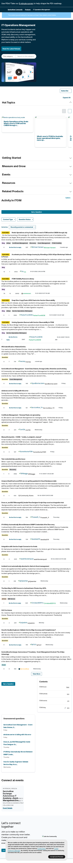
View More (36, 674)
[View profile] (37, 248)
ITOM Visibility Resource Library (23, 279)
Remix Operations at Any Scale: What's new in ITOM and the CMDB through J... (17, 118)
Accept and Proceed (56, 857)
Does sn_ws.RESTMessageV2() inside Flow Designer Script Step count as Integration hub (32, 502)
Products (28, 9)
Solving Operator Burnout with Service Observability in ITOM (33, 322)
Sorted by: (4, 227)
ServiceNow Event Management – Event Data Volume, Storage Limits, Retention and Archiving (34, 369)
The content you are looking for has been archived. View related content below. (32, 15)
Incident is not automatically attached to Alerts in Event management (25, 566)
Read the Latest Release (11, 49)
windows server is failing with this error (14, 391)
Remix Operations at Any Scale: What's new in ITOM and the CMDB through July (39, 233)
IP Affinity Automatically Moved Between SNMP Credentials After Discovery (28, 524)
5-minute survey (26, 3)
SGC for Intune (6, 610)
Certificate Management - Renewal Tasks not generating (20, 415)
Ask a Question (36, 212)
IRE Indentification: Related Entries (13, 347)
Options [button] (67, 198)
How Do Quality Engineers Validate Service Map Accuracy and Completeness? (28, 630)
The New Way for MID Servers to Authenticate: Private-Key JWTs (23, 588)
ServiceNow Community (15, 9)
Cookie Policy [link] (42, 848)
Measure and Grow (13, 166)
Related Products (12, 191)
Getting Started (11, 157)
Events (6, 174)
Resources (8, 183)
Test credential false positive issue (13, 459)
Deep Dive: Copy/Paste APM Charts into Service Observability (33, 300)
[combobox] (25, 56)
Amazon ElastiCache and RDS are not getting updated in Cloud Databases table (28, 481)
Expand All (66, 98)
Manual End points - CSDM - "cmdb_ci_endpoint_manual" (21, 437)
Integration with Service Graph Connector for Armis (19, 546)
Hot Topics (8, 102)
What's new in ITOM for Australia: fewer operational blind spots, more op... (49, 118)
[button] (66, 91)
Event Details (7, 808)
